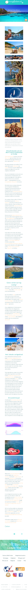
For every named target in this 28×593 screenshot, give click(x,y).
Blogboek (13, 560)
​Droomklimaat (14, 398)
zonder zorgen (17, 289)
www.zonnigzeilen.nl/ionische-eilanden (13, 243)
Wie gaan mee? (21, 558)
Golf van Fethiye (18, 205)
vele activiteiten (11, 316)
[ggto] (20, 570)
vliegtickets (15, 475)
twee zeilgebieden (10, 218)
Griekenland (15, 166)
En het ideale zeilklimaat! (13, 240)
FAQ (25, 560)
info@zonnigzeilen (4, 584)
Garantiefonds (10, 511)
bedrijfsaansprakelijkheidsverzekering (13, 514)
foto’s (17, 501)
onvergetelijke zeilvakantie (11, 181)
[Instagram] (15, 576)
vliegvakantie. (12, 478)
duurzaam (7, 319)
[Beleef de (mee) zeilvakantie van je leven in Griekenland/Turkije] (14, 54)
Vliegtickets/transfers (20, 555)
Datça (16, 378)
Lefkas (9, 246)
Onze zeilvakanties (9, 156)
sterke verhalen (18, 497)
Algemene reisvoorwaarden (21, 589)
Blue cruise (7, 158)
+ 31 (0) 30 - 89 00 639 (15, 584)
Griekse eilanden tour (17, 215)
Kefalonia (17, 246)
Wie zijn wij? (5, 560)
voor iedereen (16, 313)
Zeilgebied (13, 558)
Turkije (6, 167)
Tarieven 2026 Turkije (8, 555)
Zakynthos (9, 248)
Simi (10, 229)
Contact (19, 560)
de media (16, 498)
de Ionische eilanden (17, 191)
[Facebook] (21, 576)
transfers (7, 476)
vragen (6, 487)
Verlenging (5, 558)
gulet (8, 304)
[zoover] (8, 576)
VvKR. (18, 511)
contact (20, 487)
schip (14, 294)
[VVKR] (8, 571)
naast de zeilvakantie (14, 473)
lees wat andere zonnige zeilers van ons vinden (13, 503)
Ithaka (13, 246)
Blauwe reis (16, 161)
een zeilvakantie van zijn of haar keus (13, 315)
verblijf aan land (17, 476)
